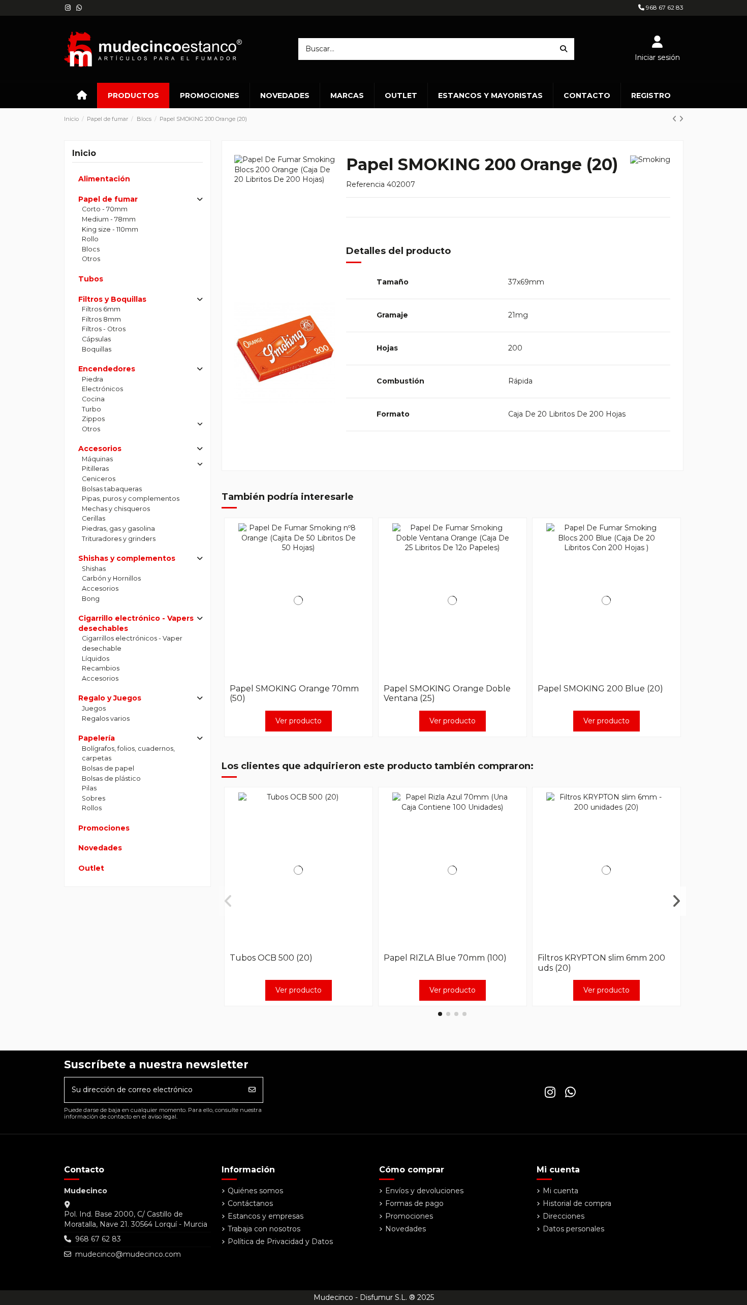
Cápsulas (96, 339)
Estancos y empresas (265, 1216)
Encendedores (106, 368)
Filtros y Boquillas (112, 299)
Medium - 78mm (109, 219)
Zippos (93, 419)
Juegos (94, 708)
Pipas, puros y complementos (130, 498)
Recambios (100, 668)
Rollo (90, 239)
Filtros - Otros (104, 329)
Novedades (100, 847)
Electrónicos (102, 389)
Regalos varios (106, 718)
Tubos (90, 278)
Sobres (93, 798)
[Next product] (681, 118)
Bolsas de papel (108, 768)
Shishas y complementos (126, 558)
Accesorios (99, 448)
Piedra (92, 379)
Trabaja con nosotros (264, 1228)
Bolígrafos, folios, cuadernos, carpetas (128, 753)
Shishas (94, 568)
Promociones (104, 828)
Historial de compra (577, 1203)
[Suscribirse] (252, 1089)
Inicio (84, 153)
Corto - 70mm (105, 209)
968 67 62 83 (663, 7)
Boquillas (96, 349)
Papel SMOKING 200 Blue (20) (600, 688)
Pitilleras (95, 468)
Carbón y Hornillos (111, 578)
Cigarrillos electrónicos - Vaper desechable (132, 643)
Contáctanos (250, 1203)
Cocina (93, 399)
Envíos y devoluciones (424, 1190)
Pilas (89, 788)
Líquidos (95, 658)
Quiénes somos (255, 1190)
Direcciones (563, 1216)
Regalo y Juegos (109, 698)
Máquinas (97, 459)
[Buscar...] (563, 49)
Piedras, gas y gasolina (118, 528)
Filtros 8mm (101, 319)
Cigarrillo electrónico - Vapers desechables (136, 623)
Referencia (365, 184)
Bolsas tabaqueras (112, 489)
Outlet (91, 868)
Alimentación (104, 178)
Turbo (91, 409)
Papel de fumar (108, 199)
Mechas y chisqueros (116, 509)
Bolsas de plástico (111, 778)
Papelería (96, 738)
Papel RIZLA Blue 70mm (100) (445, 958)
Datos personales (573, 1228)
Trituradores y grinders (118, 539)
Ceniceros (98, 479)
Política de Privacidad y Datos (280, 1241)
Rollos (92, 808)
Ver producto (298, 720)
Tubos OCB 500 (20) (271, 958)
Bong (91, 598)
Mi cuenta (560, 1190)
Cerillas (93, 518)
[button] (440, 1014)
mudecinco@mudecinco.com (128, 1254)
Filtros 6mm (101, 309)
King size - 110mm (110, 229)
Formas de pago (414, 1203)
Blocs (91, 249)
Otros (91, 259)
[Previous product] (675, 118)
